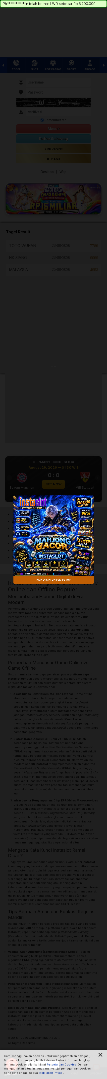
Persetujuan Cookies (61, 1064)
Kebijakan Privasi (51, 1072)
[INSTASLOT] (53, 535)
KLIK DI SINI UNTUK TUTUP (54, 579)
